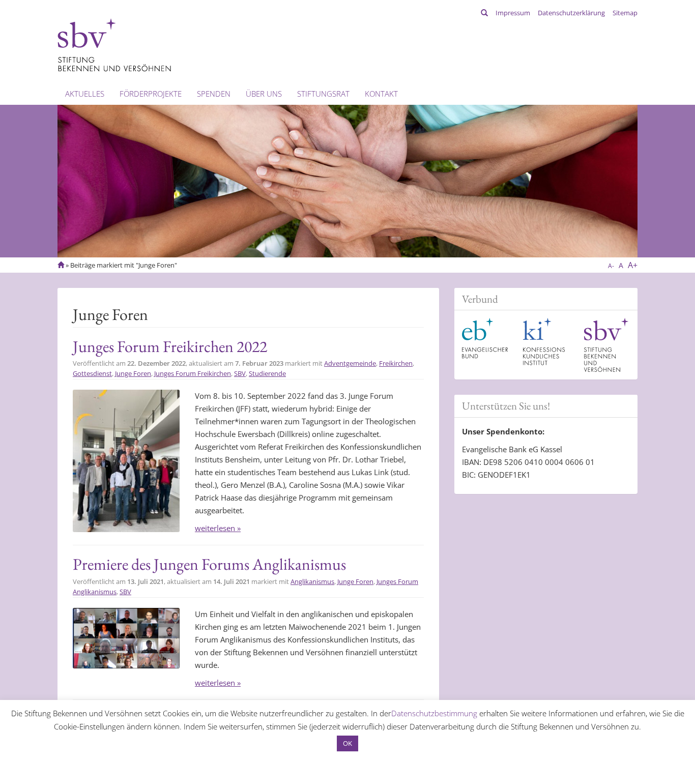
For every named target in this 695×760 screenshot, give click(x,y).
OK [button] (347, 743)
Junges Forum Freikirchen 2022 (170, 346)
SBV (240, 373)
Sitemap (625, 12)
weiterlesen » (218, 528)
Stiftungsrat (323, 94)
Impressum (513, 12)
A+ (633, 265)
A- (611, 265)
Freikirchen (396, 363)
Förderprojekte (151, 94)
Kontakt (381, 94)
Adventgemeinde (350, 363)
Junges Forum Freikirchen (192, 373)
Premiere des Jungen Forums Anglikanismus (209, 564)
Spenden (213, 94)
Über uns (264, 94)
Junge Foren (133, 373)
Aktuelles (84, 94)
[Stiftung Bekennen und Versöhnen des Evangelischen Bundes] (114, 44)
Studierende (267, 373)
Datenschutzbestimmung (434, 713)
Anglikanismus (312, 581)
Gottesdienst (92, 373)
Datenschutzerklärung (571, 12)
